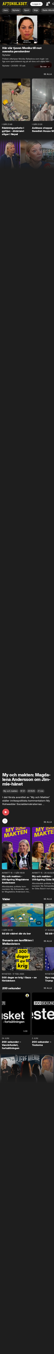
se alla (48, 74)
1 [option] (4, 821)
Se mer (43, 66)
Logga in (36, 4)
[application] (27, 29)
